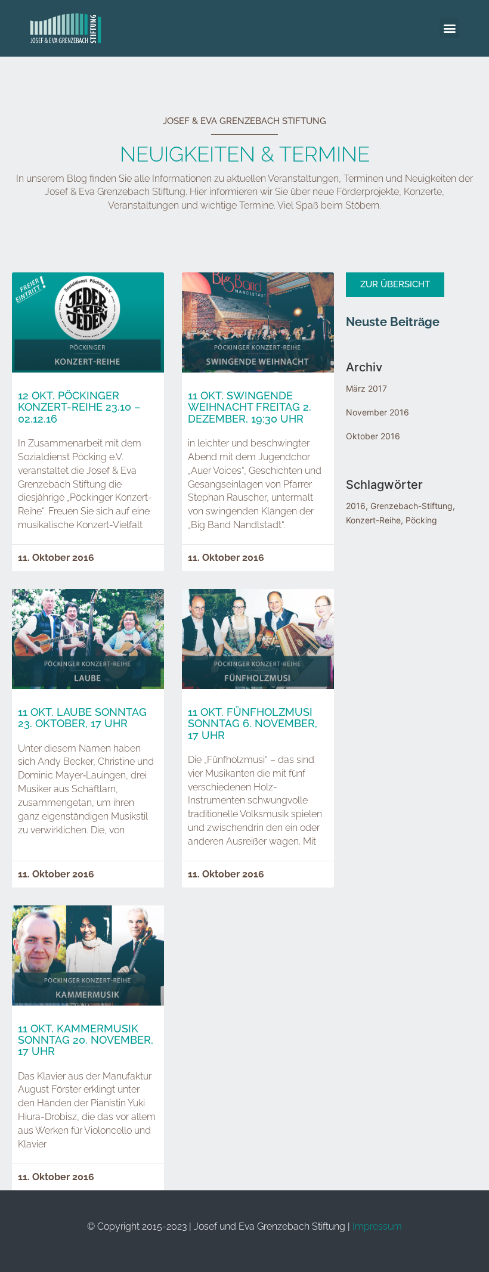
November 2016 (377, 412)
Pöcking (421, 520)
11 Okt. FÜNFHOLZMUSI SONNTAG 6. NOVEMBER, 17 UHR (252, 724)
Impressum (377, 1226)
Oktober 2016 (373, 436)
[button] (449, 28)
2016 (356, 506)
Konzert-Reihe (373, 520)
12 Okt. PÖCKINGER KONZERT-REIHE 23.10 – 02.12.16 (79, 407)
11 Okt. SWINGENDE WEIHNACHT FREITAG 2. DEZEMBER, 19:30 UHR (249, 407)
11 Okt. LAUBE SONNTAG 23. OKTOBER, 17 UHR (82, 718)
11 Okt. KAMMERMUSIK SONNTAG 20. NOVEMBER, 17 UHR (85, 1040)
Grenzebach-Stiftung (411, 506)
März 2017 (366, 388)
